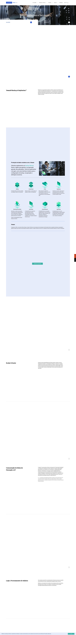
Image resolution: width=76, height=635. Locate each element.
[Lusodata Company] (11, 3)
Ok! (71, 633)
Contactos (61, 2)
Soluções (8, 22)
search (67, 2)
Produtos (49, 2)
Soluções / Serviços (42, 2)
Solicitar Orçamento (37, 263)
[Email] (75, 257)
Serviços (46, 22)
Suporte (55, 2)
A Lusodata (34, 2)
